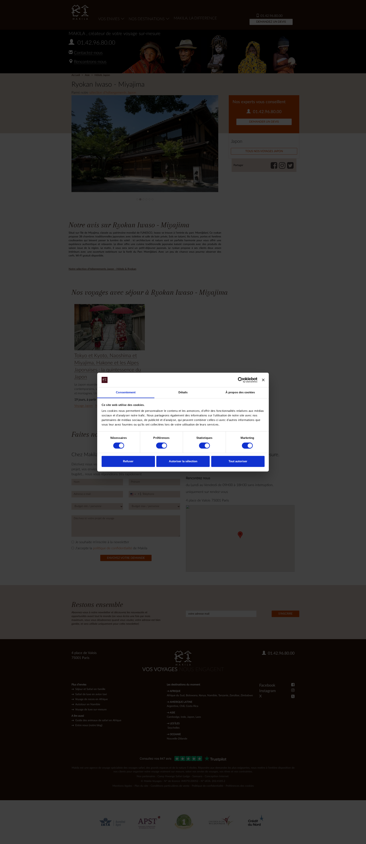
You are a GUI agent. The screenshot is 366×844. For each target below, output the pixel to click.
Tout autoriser (238, 461)
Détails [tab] (183, 392)
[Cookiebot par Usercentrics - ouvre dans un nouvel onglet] (240, 380)
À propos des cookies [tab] (240, 392)
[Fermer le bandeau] (263, 379)
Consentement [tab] (126, 392)
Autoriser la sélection (183, 461)
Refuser (128, 461)
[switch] (161, 445)
